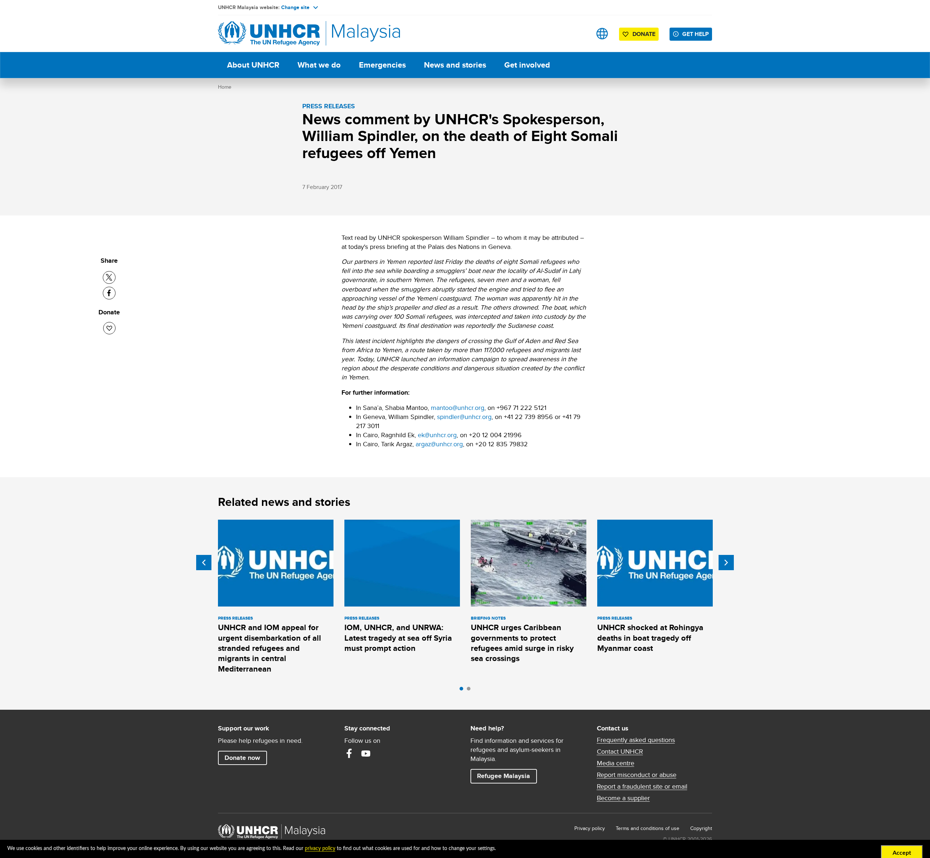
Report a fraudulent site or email (642, 786)
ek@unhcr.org (437, 434)
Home (224, 86)
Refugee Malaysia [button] (507, 776)
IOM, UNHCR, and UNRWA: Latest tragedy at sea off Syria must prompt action (398, 637)
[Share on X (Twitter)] (109, 277)
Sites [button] (602, 34)
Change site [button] (295, 7)
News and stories (455, 65)
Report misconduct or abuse (636, 775)
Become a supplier (623, 798)
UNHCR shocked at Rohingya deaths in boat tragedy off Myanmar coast (650, 637)
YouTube (366, 753)
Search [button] (579, 34)
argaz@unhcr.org (439, 443)
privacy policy (320, 848)
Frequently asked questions (636, 740)
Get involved (527, 65)
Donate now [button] (242, 757)
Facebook (349, 753)
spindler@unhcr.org (464, 416)
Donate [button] (643, 34)
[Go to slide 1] (463, 690)
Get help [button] (697, 33)
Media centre (615, 763)
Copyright (701, 828)
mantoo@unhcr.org (457, 407)
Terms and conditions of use (647, 828)
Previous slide (203, 562)
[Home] (269, 33)
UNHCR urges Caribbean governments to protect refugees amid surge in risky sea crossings (522, 642)
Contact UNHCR (620, 752)
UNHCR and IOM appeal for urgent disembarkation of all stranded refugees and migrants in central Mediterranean (269, 647)
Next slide (726, 562)
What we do (319, 65)
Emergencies (382, 65)
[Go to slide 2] (470, 690)
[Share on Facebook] (109, 293)
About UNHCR (253, 65)
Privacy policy (589, 828)
